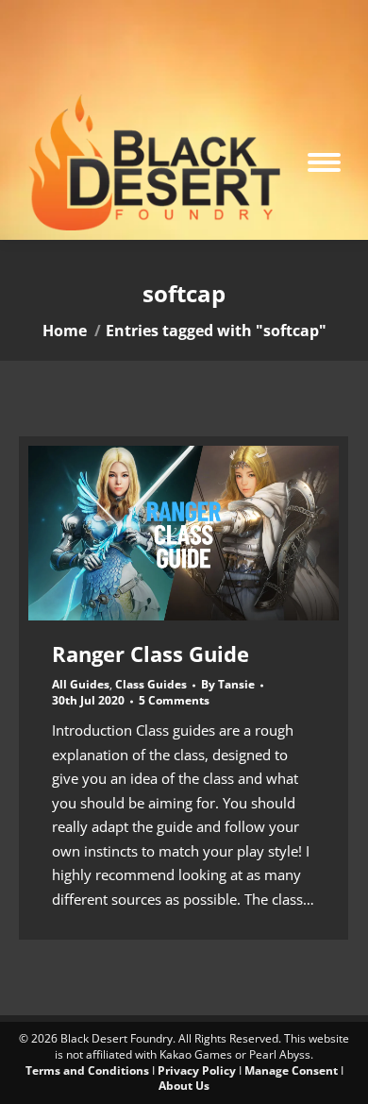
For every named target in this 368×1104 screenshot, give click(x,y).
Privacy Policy (197, 1070)
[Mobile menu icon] (324, 162)
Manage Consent (291, 1070)
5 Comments (174, 700)
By (228, 684)
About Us (184, 1086)
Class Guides (151, 684)
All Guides (80, 684)
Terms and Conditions (87, 1070)
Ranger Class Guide (150, 653)
